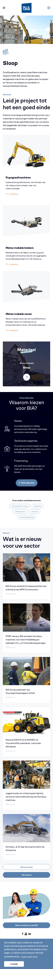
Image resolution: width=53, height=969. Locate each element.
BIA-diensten (28, 482)
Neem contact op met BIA (26, 925)
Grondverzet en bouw (20, 506)
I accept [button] (14, 964)
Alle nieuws (27, 875)
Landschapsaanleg (27, 517)
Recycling (37, 506)
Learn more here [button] (29, 956)
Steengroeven (20, 511)
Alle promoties (26, 867)
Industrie (34, 511)
